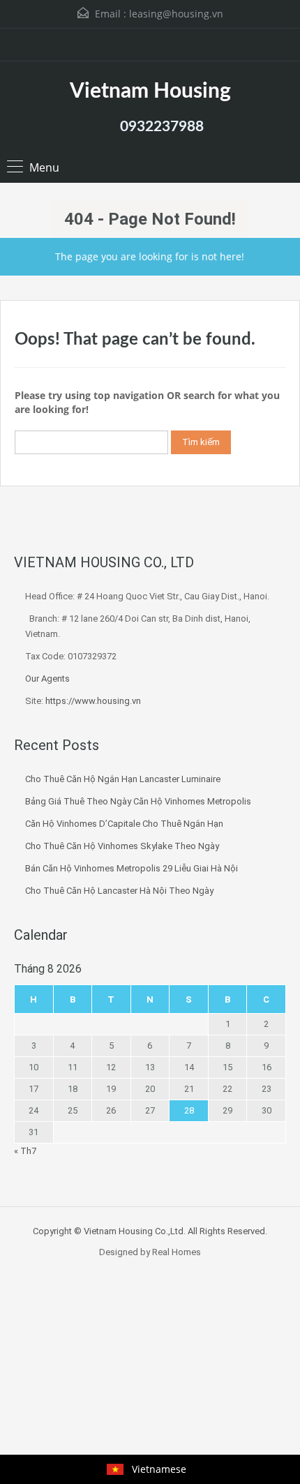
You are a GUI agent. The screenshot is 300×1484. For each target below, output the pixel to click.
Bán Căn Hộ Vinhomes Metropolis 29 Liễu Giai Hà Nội (131, 868)
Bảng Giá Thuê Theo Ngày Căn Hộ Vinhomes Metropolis (138, 801)
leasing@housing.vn (176, 13)
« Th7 (25, 1151)
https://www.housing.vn (93, 701)
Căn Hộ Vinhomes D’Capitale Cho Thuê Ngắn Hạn (124, 823)
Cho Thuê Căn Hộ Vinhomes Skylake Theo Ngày (122, 846)
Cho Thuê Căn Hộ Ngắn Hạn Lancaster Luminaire (122, 779)
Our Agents (47, 678)
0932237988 (162, 126)
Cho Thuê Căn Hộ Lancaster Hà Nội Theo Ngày (119, 890)
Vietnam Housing (150, 91)
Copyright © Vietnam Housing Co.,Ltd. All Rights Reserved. (150, 1231)
